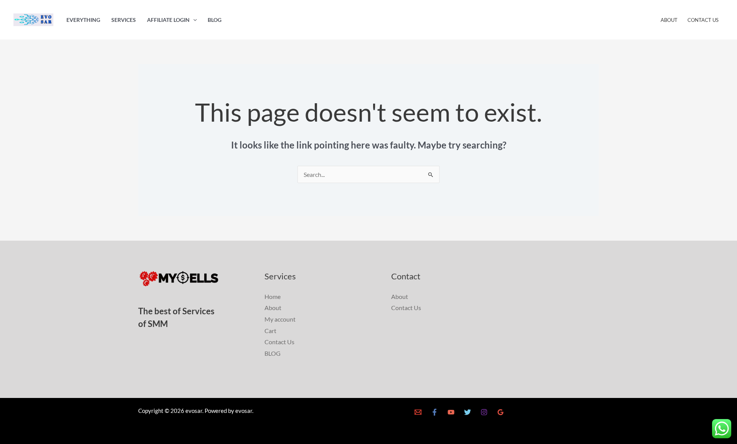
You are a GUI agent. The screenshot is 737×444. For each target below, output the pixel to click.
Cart (270, 330)
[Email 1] (418, 412)
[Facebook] (434, 412)
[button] (193, 20)
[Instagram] (484, 412)
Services (123, 20)
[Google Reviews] (500, 412)
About (669, 20)
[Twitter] (467, 412)
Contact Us (703, 20)
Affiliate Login (168, 20)
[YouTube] (451, 412)
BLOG (214, 20)
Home (272, 296)
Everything (83, 20)
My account (280, 319)
